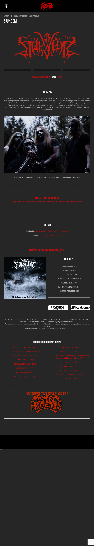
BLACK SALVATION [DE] (25, 376)
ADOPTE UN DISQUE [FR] (69, 370)
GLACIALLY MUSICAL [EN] (69, 366)
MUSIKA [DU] (69, 352)
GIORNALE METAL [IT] (25, 364)
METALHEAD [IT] (69, 379)
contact (76, 69)
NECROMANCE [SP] (69, 362)
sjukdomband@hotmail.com (50, 235)
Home (6, 16)
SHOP (47, 69)
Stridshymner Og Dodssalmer (41, 77)
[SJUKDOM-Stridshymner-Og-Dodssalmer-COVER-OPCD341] (25, 278)
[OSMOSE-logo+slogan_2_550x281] (47, 402)
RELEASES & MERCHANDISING (47, 198)
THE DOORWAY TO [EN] (69, 348)
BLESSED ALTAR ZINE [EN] (24, 356)
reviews (60, 77)
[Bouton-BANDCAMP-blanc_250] (80, 307)
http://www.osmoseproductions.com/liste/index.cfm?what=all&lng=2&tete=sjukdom (47, 202)
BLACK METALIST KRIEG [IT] (24, 348)
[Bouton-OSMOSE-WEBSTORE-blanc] (58, 307)
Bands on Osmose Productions (25, 16)
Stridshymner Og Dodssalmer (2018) (47, 250)
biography (17, 69)
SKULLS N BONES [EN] (24, 368)
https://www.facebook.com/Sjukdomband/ (51, 231)
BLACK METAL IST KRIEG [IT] (69, 375)
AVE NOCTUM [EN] (25, 360)
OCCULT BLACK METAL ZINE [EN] (25, 352)
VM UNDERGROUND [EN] (25, 372)
